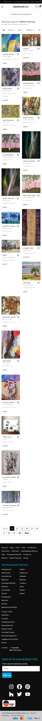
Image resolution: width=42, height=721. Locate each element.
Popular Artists (7, 629)
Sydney (22, 569)
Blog (11, 547)
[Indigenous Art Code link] (21, 703)
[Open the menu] (2, 7)
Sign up (7, 675)
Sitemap (4, 558)
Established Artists (8, 622)
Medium (29, 30)
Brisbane (23, 580)
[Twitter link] (21, 697)
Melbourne (24, 573)
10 (19, 533)
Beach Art (5, 580)
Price (10, 30)
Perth (22, 586)
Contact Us (27, 554)
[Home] (21, 6)
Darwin (22, 590)
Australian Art (7, 576)
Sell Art (4, 642)
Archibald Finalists (8, 632)
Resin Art (5, 600)
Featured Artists (7, 625)
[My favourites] (36, 6)
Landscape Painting (8, 583)
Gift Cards (15, 551)
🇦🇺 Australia (14, 647)
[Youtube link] (29, 697)
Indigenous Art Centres (10, 639)
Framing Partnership (14, 554)
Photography (6, 597)
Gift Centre (5, 551)
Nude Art (5, 586)
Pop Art (4, 593)
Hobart (22, 593)
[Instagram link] (13, 689)
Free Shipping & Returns (29, 551)
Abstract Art (6, 573)
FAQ (3, 554)
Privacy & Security (17, 715)
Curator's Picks (7, 612)
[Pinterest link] (29, 689)
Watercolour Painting (9, 607)
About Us (5, 547)
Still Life (4, 604)
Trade (23, 547)
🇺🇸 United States (16, 650)
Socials (25, 558)
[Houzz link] (13, 697)
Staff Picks (5, 615)
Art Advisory (31, 547)
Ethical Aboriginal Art (9, 636)
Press (17, 547)
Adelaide (23, 576)
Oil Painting (6, 590)
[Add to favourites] (18, 54)
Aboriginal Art (7, 569)
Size (19, 30)
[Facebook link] (21, 689)
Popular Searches (15, 558)
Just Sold (5, 618)
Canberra (23, 583)
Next (27, 533)
